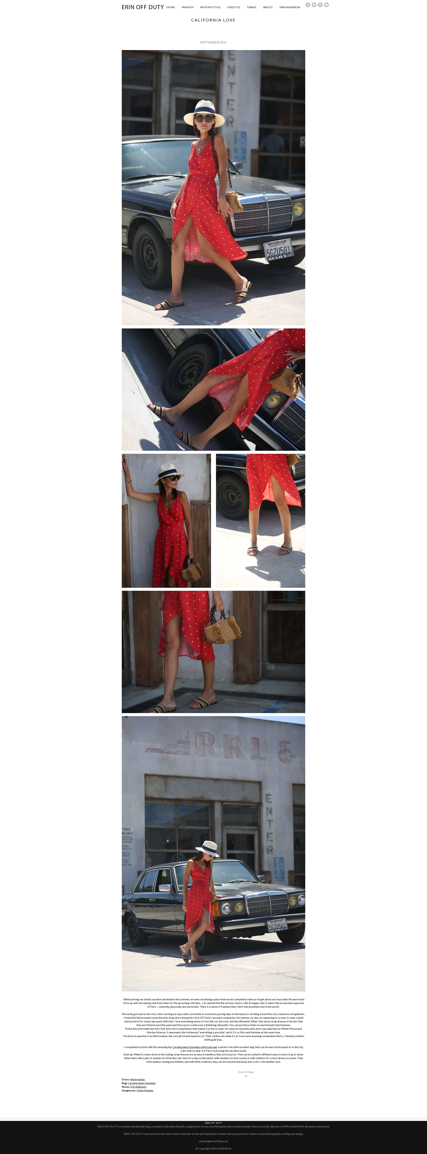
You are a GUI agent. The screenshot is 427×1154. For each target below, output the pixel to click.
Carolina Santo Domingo (142, 1083)
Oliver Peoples (145, 1090)
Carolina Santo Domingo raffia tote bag (194, 1047)
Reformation (137, 1079)
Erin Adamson (138, 1086)
